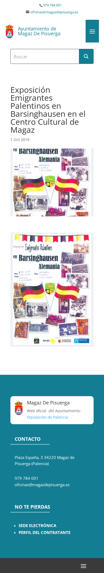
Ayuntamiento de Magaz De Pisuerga (39, 31)
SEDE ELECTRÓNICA (37, 525)
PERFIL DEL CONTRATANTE (44, 532)
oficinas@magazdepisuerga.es (54, 12)
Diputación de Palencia (47, 417)
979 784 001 (52, 5)
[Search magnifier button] (86, 56)
